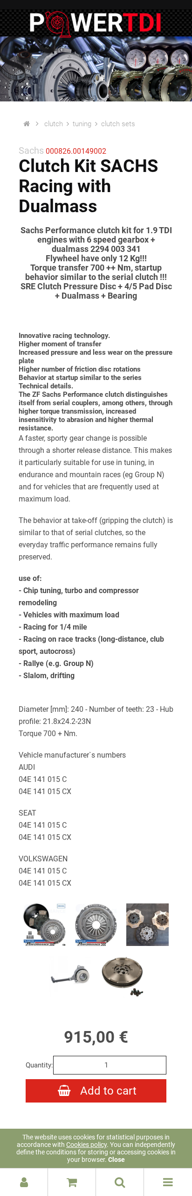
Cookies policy (86, 1144)
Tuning (82, 124)
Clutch (53, 124)
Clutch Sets (118, 124)
